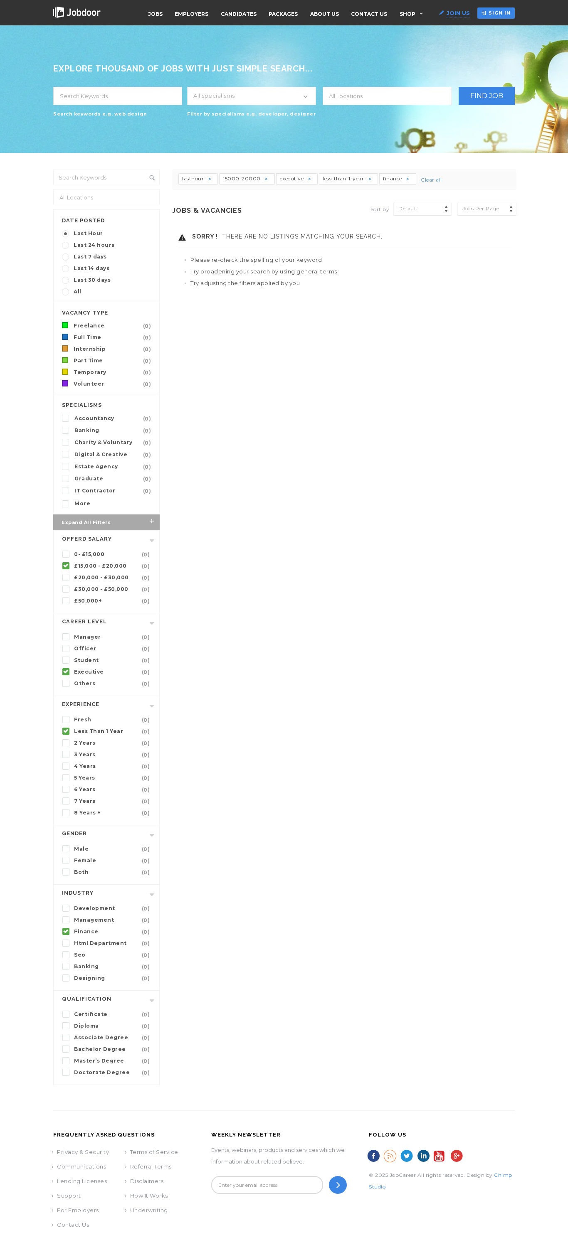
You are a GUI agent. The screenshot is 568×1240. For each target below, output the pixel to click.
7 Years (112, 801)
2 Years (112, 743)
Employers (191, 14)
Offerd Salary (87, 539)
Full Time (112, 337)
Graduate (112, 478)
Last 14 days (91, 268)
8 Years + (112, 812)
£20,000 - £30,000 (112, 577)
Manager (112, 637)
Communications (81, 1166)
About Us (324, 14)
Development (112, 908)
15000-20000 (242, 178)
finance (393, 178)
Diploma (112, 1026)
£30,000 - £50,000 (112, 589)
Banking (112, 430)
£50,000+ (112, 601)
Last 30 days (92, 280)
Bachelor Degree (112, 1049)
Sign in (500, 13)
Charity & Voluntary (112, 442)
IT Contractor (112, 490)
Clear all (431, 180)
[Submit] (338, 1185)
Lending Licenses (82, 1181)
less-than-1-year (344, 178)
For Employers (78, 1210)
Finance (112, 931)
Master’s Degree (112, 1061)
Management (112, 920)
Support (69, 1195)
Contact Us (369, 14)
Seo (112, 955)
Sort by (380, 209)
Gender (74, 833)
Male (112, 849)
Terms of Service (154, 1152)
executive (292, 178)
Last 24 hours (94, 245)
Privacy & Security (83, 1152)
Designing (112, 978)
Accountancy (112, 418)
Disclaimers (147, 1181)
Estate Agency (112, 466)
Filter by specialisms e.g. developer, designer (251, 114)
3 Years (112, 754)
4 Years (112, 766)
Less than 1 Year (112, 731)
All (77, 291)
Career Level (84, 621)
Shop (407, 14)
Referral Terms (151, 1166)
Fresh (112, 719)
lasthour (193, 178)
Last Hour (88, 233)
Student (112, 660)
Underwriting (149, 1210)
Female (112, 860)
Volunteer (112, 384)
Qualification (86, 999)
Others (112, 683)
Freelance (112, 325)
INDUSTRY (78, 893)
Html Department (112, 943)
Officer (112, 648)
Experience (80, 704)
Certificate (112, 1014)
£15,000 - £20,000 (112, 566)
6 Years (112, 789)
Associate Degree (112, 1037)
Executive (112, 672)
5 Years (112, 778)
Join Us (458, 13)
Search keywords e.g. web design (100, 114)
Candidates (239, 14)
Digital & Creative (112, 454)
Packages (283, 14)
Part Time (112, 360)
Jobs (155, 14)
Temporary (112, 372)
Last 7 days (90, 256)
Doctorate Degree (112, 1072)
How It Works (149, 1195)
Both (112, 872)
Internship (112, 349)
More (82, 503)
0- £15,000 (112, 554)
